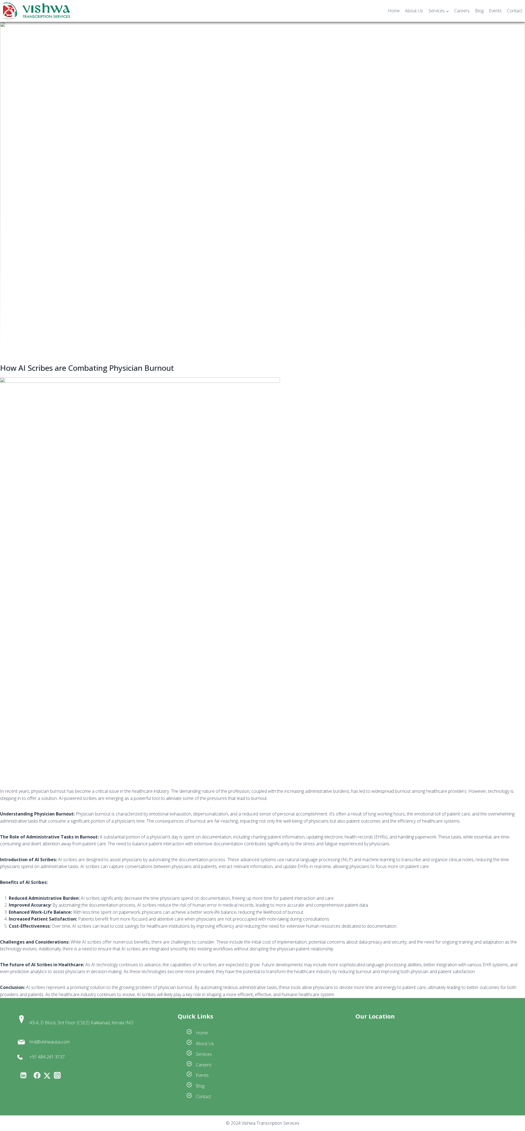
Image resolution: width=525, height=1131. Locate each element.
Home (394, 11)
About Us (414, 11)
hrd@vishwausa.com (50, 1042)
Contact (514, 11)
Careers (462, 11)
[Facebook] (37, 1075)
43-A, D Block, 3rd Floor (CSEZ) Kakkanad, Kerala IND (81, 1023)
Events (495, 11)
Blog (479, 11)
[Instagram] (57, 1075)
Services (203, 1054)
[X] (47, 1076)
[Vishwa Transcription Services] (36, 11)
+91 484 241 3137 (47, 1057)
